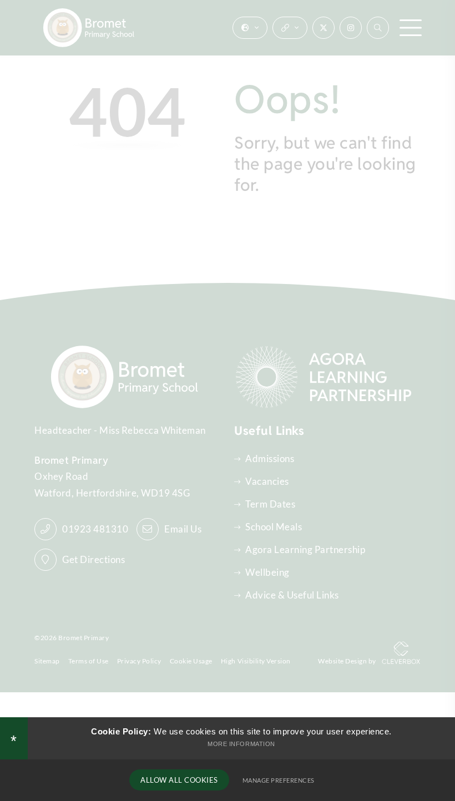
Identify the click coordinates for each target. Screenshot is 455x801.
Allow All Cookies (179, 779)
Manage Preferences (278, 780)
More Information (241, 744)
